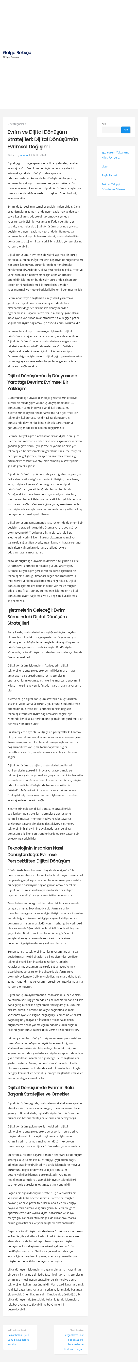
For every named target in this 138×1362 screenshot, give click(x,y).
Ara (104, 124)
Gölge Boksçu (17, 53)
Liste (105, 166)
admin (24, 155)
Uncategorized (17, 124)
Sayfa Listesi (109, 175)
